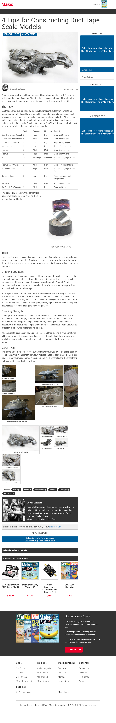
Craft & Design (29, 34)
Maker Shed (42, 676)
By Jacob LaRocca (17, 89)
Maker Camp (43, 681)
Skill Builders (9, 493)
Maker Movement (24, 681)
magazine (44, 668)
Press (81, 681)
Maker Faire (42, 672)
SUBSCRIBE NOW (74, 649)
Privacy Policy (26, 705)
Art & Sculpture (11, 34)
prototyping (64, 489)
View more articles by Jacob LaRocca (42, 519)
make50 (27, 489)
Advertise (83, 672)
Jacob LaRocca (34, 502)
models (53, 489)
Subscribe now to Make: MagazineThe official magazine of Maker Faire (40, 539)
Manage (61, 676)
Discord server (54, 527)
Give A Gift (62, 672)
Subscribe (96, 4)
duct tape (16, 489)
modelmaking (40, 489)
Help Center (84, 676)
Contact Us (84, 668)
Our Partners (21, 676)
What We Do (21, 672)
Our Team (20, 668)
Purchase (62, 668)
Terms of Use (41, 705)
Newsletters (63, 681)
